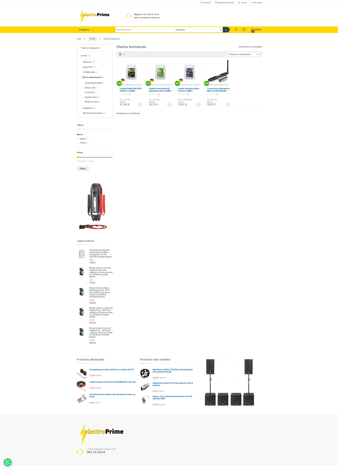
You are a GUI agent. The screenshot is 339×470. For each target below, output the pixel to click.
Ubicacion (207, 2)
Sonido (92, 39)
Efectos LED (91, 88)
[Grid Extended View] (120, 54)
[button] (8, 462)
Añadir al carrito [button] (139, 104)
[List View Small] (124, 54)
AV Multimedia (90, 72)
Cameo (83, 143)
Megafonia (89, 108)
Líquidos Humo (92, 97)
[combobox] (144, 29)
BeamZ (83, 139)
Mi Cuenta (258, 2)
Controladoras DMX (214, 85)
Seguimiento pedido (226, 2)
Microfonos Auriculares (94, 113)
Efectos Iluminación (127, 85)
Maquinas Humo (93, 102)
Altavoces (89, 62)
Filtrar (83, 168)
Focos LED (90, 92)
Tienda (244, 2)
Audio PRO (89, 67)
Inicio (79, 39)
